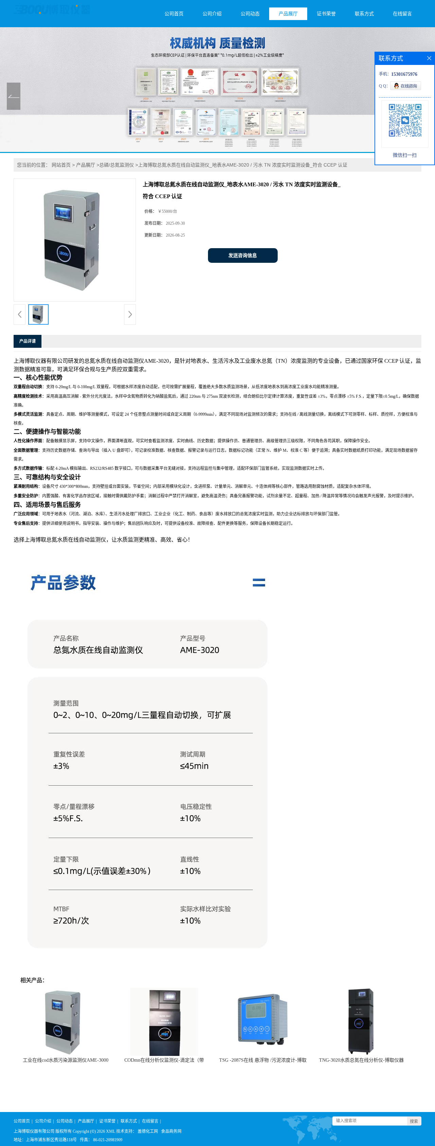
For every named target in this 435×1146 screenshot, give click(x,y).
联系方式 (364, 13)
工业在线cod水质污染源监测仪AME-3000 (65, 1060)
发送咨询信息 (242, 255)
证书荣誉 (326, 13)
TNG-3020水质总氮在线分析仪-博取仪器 (361, 1060)
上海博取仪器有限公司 (34, 1131)
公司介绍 (212, 13)
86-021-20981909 (107, 1140)
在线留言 (402, 13)
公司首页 (174, 13)
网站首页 (61, 165)
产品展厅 (288, 13)
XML (110, 1131)
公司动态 (250, 13)
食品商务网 (171, 1131)
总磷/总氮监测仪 (116, 165)
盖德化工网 (148, 1131)
